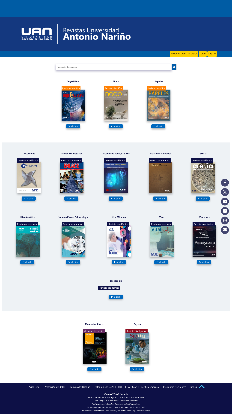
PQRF (121, 386)
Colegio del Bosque (80, 386)
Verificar (132, 386)
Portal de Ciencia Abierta (184, 53)
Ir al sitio (73, 126)
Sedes (193, 386)
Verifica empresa (150, 386)
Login (203, 53)
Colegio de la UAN (104, 386)
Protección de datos (55, 386)
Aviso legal (34, 386)
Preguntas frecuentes (174, 386)
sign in (212, 53)
